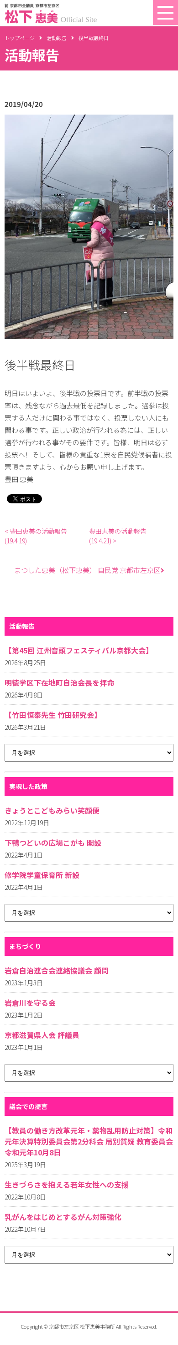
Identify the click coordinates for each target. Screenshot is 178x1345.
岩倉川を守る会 (30, 1002)
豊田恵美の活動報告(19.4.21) (118, 536)
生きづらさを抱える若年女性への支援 (67, 1184)
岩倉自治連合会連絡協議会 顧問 (57, 970)
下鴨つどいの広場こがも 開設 (53, 842)
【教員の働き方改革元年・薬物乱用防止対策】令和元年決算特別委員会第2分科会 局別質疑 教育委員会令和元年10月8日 (89, 1141)
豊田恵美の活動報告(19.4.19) (36, 536)
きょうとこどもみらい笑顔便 (52, 810)
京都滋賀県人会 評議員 (42, 1034)
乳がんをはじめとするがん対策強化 (63, 1216)
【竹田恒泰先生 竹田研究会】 (53, 714)
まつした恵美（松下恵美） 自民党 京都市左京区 (87, 570)
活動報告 (57, 37)
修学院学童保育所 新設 (42, 874)
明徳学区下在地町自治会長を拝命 (59, 682)
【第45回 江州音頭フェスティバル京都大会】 (79, 650)
